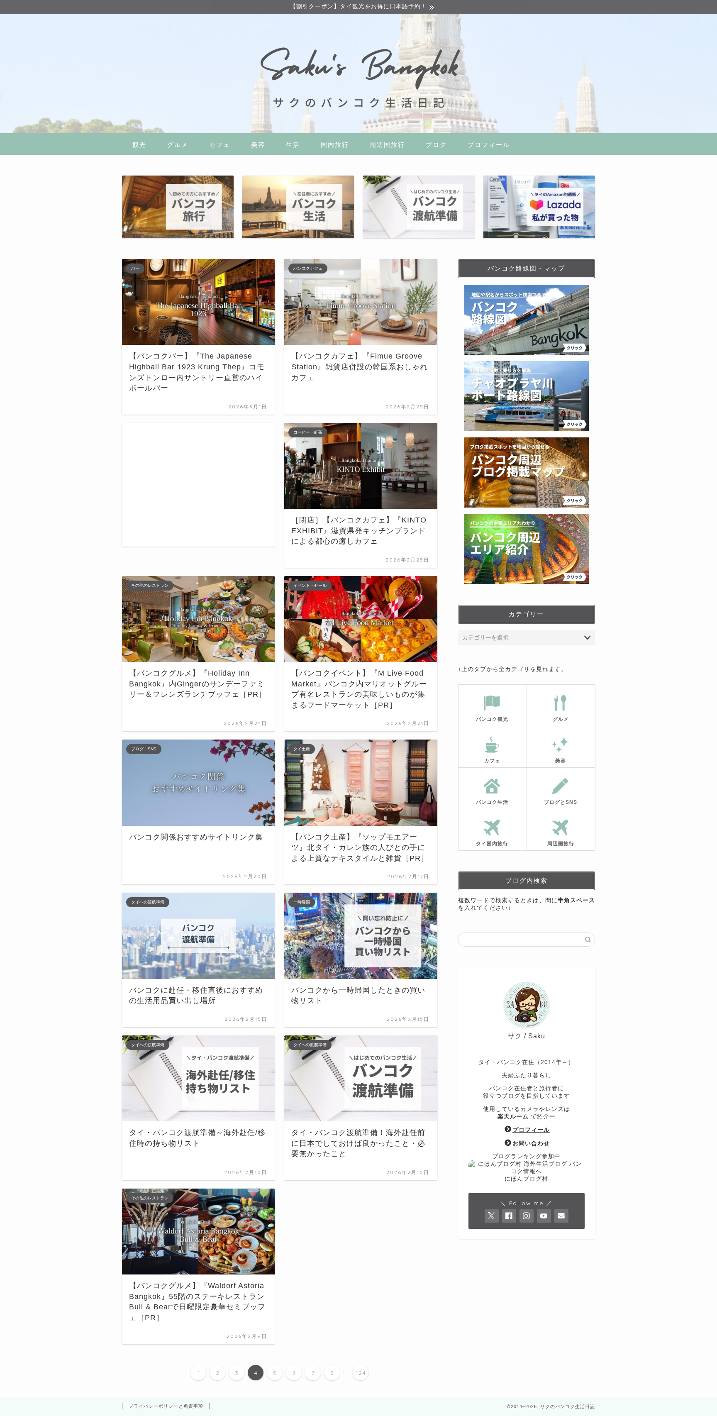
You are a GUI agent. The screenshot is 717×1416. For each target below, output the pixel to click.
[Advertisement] (198, 485)
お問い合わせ (531, 1143)
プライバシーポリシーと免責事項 (166, 1406)
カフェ (219, 145)
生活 (293, 145)
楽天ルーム (514, 1116)
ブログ (436, 145)
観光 (139, 145)
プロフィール (489, 145)
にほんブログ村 (526, 1179)
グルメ (177, 145)
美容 (258, 145)
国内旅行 (335, 145)
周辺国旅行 (387, 145)
